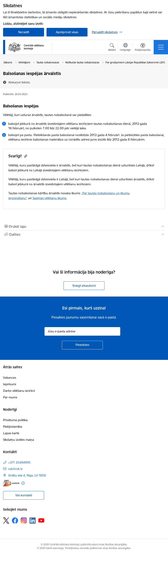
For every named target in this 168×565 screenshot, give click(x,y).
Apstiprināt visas (67, 32)
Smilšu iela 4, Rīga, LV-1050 (27, 475)
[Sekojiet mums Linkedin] (33, 520)
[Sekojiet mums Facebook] (15, 520)
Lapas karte (11, 433)
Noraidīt (23, 32)
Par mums (10, 397)
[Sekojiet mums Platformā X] (6, 520)
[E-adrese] (11, 483)
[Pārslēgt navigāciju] (161, 47)
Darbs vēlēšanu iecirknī (19, 391)
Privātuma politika (15, 420)
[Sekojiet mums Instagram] (24, 520)
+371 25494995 (19, 462)
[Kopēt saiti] (25, 156)
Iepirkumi (9, 384)
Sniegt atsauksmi (84, 286)
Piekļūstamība (12, 427)
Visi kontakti (23, 495)
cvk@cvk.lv (15, 469)
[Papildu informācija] (23, 483)
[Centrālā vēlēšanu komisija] (26, 47)
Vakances (9, 378)
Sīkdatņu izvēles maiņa (18, 440)
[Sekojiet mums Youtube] (41, 520)
